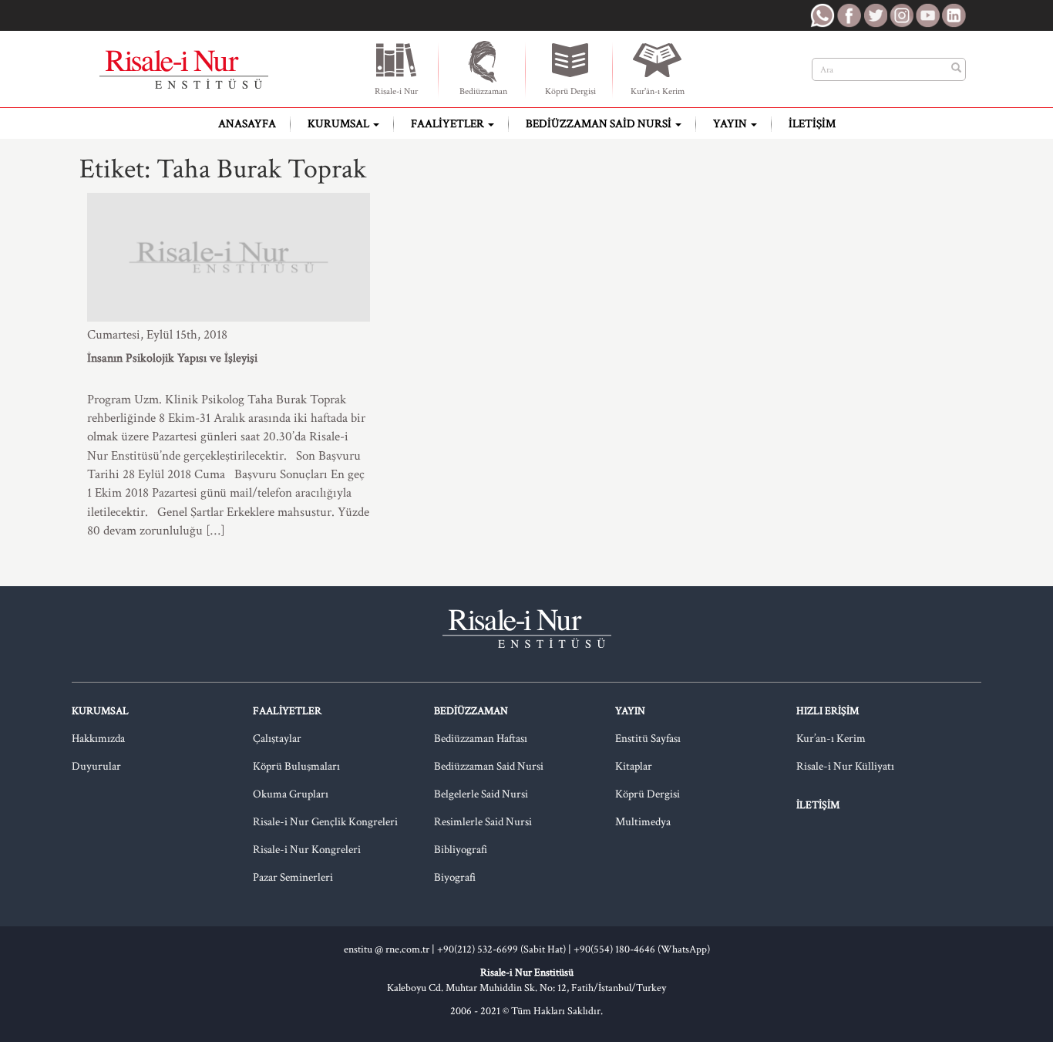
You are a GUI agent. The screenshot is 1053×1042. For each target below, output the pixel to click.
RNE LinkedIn (953, 15)
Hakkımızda (98, 738)
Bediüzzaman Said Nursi (600, 123)
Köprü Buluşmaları (296, 766)
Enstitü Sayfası (648, 738)
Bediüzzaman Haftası (480, 738)
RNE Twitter (875, 15)
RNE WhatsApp (822, 15)
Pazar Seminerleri (293, 877)
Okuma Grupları (290, 794)
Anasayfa (247, 123)
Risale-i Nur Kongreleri (307, 849)
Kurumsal (340, 123)
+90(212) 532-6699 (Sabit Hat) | (505, 949)
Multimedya (643, 821)
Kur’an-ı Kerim (831, 738)
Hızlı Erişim (827, 711)
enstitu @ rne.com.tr (386, 949)
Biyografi (455, 877)
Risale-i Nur (396, 91)
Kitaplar (633, 766)
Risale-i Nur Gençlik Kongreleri (325, 821)
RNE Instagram (901, 15)
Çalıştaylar (277, 738)
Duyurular (96, 766)
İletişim (812, 123)
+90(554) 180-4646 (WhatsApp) (642, 949)
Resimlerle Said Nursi (483, 821)
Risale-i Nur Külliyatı (845, 766)
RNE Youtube (927, 15)
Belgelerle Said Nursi (481, 794)
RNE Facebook (848, 15)
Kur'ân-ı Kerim (658, 91)
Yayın (731, 123)
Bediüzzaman (483, 91)
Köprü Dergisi (570, 91)
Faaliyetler (448, 123)
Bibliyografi (460, 849)
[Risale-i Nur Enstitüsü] (183, 69)
